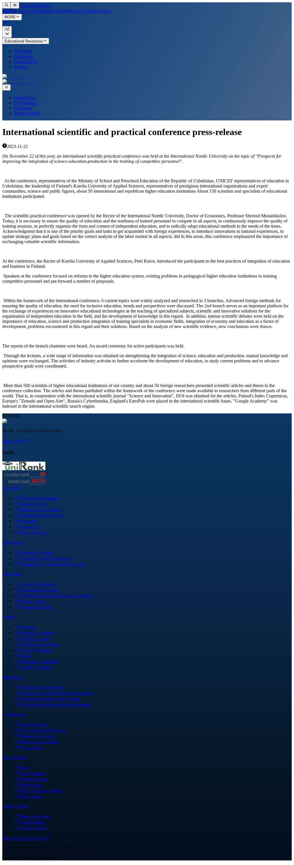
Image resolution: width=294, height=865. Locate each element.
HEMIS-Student (54, 11)
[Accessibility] (15, 5)
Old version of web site (23, 838)
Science (21, 66)
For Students (25, 102)
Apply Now (13, 441)
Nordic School (27, 113)
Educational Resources (24, 41)
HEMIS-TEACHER (21, 11)
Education (23, 108)
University (23, 51)
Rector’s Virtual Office (90, 11)
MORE (10, 17)
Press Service (26, 61)
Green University (35, 5)
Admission (23, 56)
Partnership (24, 97)
